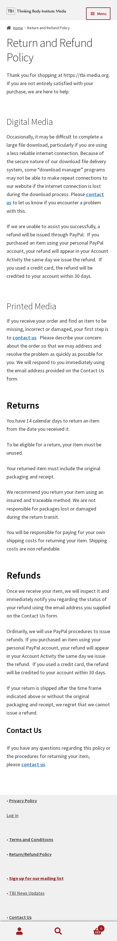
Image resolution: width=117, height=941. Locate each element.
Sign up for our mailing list (36, 878)
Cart (90, 926)
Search (58, 931)
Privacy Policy (23, 800)
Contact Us (20, 917)
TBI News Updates (27, 893)
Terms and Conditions (31, 839)
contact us (24, 337)
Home (18, 27)
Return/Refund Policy (30, 854)
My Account (19, 931)
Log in (12, 815)
